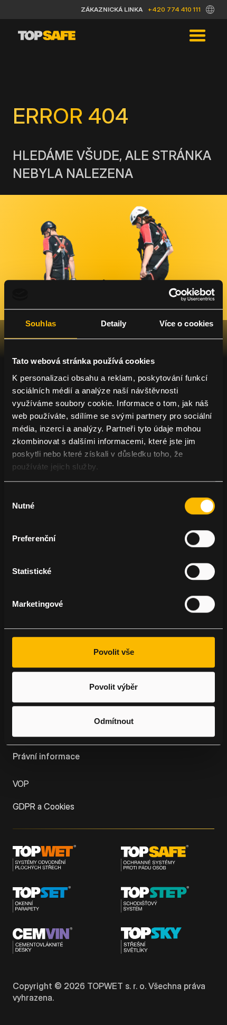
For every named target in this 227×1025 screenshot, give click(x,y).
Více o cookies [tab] (186, 323)
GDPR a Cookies (43, 806)
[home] (44, 36)
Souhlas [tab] (40, 323)
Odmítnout (114, 721)
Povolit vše (113, 651)
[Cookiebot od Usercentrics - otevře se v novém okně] (168, 295)
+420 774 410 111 (174, 9)
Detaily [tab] (114, 323)
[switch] (200, 538)
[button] (210, 9)
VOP (21, 783)
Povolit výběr (113, 686)
